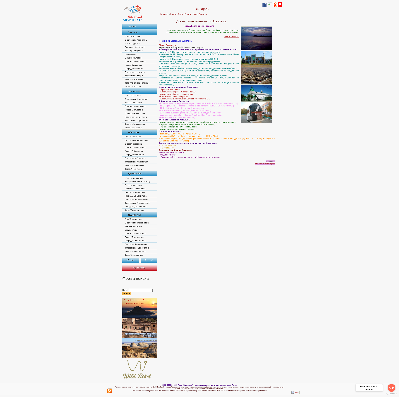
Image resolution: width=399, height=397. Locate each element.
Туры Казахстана (132, 36)
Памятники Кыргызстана (136, 117)
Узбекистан (133, 132)
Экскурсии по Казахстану (136, 40)
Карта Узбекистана (133, 169)
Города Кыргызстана (134, 110)
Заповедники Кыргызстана (136, 121)
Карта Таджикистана (134, 255)
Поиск (125, 290)
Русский (149, 260)
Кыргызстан (134, 91)
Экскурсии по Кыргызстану (136, 99)
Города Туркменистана (135, 192)
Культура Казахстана (134, 79)
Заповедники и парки (134, 76)
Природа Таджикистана (135, 241)
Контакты (139, 267)
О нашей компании (133, 58)
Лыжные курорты (132, 43)
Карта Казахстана (133, 86)
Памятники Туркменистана (136, 199)
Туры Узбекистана (133, 137)
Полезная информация (135, 61)
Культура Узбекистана (134, 165)
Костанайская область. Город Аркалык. (188, 14)
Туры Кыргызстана (133, 95)
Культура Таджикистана (135, 251)
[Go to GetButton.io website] (392, 394)
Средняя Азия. (131, 230)
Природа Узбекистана (134, 155)
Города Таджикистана (134, 237)
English (130, 260)
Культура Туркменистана (136, 207)
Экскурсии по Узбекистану (136, 140)
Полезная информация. (135, 106)
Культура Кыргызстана (135, 124)
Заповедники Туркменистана (137, 203)
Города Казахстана (133, 65)
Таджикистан (134, 215)
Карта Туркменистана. (134, 210)
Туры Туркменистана (134, 178)
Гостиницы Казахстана (135, 47)
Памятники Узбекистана (135, 158)
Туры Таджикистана (133, 219)
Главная (132, 26)
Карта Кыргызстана (133, 128)
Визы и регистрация (134, 51)
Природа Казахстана (134, 69)
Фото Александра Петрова (136, 83)
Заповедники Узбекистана (136, 162)
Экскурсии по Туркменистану (137, 182)
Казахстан (133, 32)
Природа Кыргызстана (135, 113)
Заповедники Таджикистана (137, 248)
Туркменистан (135, 173)
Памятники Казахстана (135, 72)
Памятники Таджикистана (136, 244)
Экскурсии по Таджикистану (137, 223)
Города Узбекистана (134, 151)
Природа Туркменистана (136, 196)
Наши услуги (130, 54)
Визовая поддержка (133, 103)
